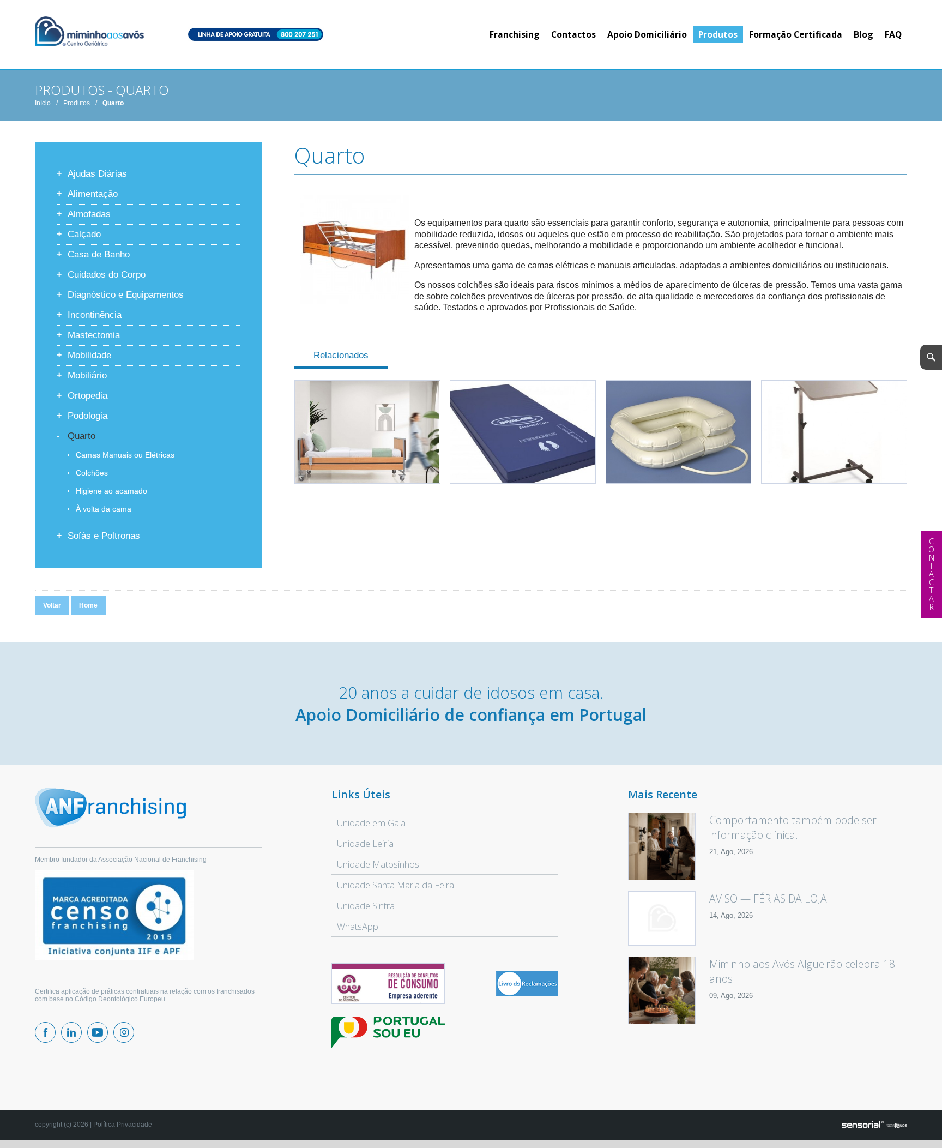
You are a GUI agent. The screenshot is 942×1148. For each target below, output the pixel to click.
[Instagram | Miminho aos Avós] (123, 1032)
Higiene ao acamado (111, 490)
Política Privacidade (122, 1124)
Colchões (92, 472)
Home (88, 605)
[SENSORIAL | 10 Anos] (874, 1125)
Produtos (76, 103)
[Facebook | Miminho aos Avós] (45, 1032)
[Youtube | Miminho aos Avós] (97, 1032)
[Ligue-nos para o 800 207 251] (256, 35)
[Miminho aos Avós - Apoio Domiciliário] (89, 31)
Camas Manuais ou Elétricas (125, 454)
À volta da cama (103, 508)
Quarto (113, 103)
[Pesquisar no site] (931, 357)
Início (43, 103)
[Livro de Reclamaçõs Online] (527, 994)
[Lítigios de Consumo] (388, 984)
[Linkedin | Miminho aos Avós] (71, 1032)
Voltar (52, 605)
